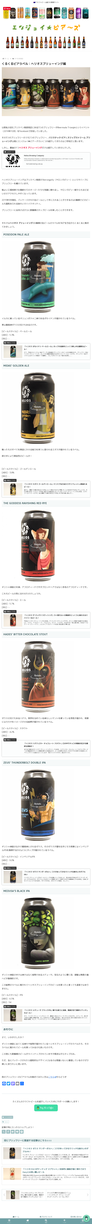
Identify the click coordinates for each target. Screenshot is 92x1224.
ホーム (16, 1217)
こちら (51, 1077)
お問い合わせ (77, 1217)
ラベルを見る (8, 1117)
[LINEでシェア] (17, 1132)
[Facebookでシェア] (8, 1132)
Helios (6, 1122)
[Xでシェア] (4, 1132)
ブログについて (46, 1217)
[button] (85, 837)
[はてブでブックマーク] (13, 1132)
